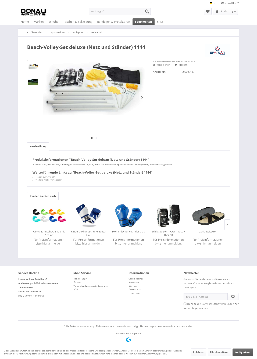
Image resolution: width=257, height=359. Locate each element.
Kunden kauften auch (43, 196)
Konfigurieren (243, 352)
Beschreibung (38, 146)
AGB (75, 289)
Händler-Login (80, 278)
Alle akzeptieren (219, 352)
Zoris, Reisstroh (208, 231)
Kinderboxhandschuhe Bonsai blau (88, 233)
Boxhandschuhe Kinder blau (128, 231)
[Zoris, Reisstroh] (208, 216)
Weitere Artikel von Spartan (48, 179)
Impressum (134, 293)
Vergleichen (163, 64)
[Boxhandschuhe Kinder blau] (128, 216)
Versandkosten (124, 326)
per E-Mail (35, 283)
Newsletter (133, 282)
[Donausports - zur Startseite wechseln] (33, 12)
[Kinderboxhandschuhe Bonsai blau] (89, 216)
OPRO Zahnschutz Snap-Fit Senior (49, 233)
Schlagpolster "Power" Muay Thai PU (168, 233)
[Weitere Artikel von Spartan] (217, 50)
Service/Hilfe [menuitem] (229, 2)
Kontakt (77, 282)
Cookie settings (135, 278)
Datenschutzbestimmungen (218, 304)
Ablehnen (198, 352)
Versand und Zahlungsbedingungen (90, 285)
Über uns (132, 285)
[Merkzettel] (208, 11)
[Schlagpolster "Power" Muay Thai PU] (168, 216)
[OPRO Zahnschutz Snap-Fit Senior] (49, 216)
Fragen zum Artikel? (45, 176)
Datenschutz (134, 289)
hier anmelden (188, 61)
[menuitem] (120, 11)
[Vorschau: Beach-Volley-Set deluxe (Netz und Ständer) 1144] (33, 66)
